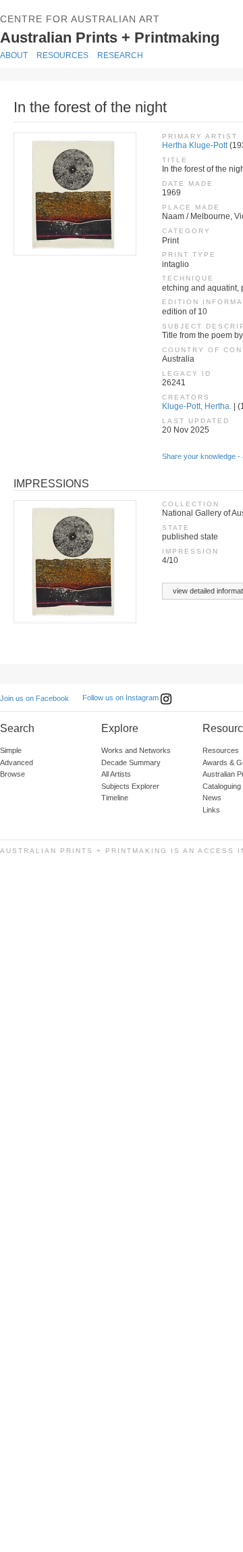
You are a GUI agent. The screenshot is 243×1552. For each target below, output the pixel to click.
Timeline (114, 798)
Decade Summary (131, 762)
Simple (11, 750)
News (211, 798)
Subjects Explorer (130, 786)
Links (211, 810)
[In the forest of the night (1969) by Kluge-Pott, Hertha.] (74, 194)
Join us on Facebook (34, 698)
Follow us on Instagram (121, 698)
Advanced (16, 762)
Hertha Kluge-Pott (194, 145)
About (14, 55)
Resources (62, 55)
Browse (12, 774)
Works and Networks (136, 750)
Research (120, 55)
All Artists (116, 774)
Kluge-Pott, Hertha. (197, 406)
